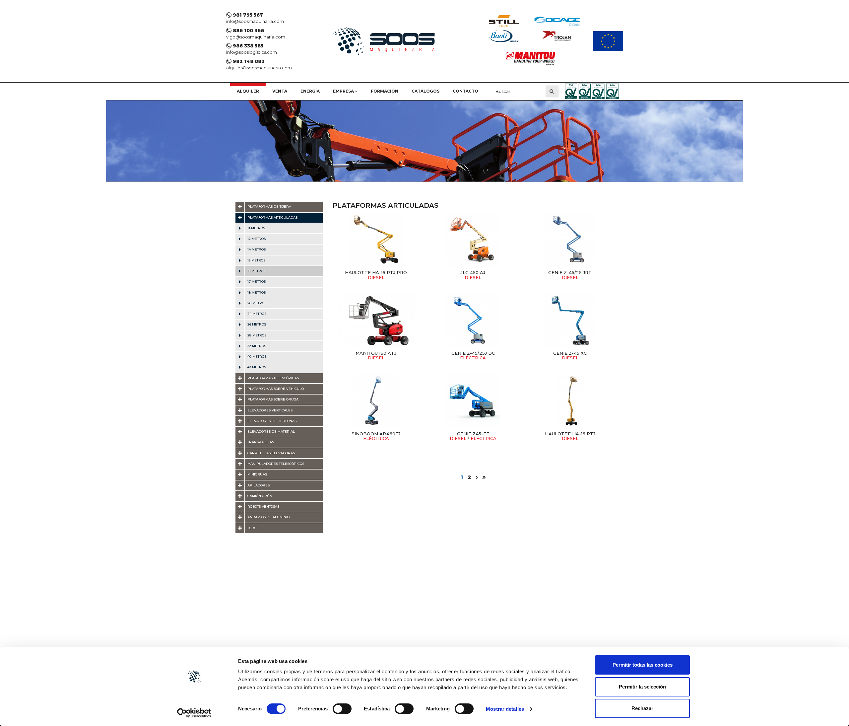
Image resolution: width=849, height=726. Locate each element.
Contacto (465, 91)
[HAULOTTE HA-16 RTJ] (569, 401)
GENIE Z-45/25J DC (473, 355)
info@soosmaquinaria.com (255, 21)
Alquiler (248, 91)
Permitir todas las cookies (643, 665)
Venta (279, 91)
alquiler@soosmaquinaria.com (259, 67)
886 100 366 (247, 31)
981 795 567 (247, 15)
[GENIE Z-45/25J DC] (472, 320)
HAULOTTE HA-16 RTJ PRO (376, 275)
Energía (310, 91)
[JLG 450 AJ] (472, 239)
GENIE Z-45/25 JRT (570, 275)
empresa (344, 91)
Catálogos (425, 91)
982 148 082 (248, 61)
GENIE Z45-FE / (473, 436)
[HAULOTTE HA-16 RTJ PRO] (376, 239)
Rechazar (642, 708)
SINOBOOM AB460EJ (376, 436)
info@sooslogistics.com (251, 52)
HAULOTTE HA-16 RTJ (570, 436)
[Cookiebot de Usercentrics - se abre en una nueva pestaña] (194, 713)
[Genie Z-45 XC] (569, 320)
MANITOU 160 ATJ (376, 355)
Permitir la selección (642, 687)
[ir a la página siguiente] (477, 477)
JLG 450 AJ (473, 275)
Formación (384, 91)
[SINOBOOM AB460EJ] (376, 401)
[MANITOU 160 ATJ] (376, 320)
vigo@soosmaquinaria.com (255, 36)
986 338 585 (247, 46)
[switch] (342, 708)
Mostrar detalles (505, 709)
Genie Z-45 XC (570, 355)
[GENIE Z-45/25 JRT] (569, 239)
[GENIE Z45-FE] (472, 401)
